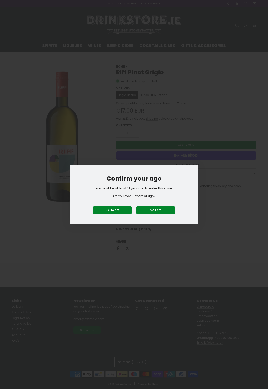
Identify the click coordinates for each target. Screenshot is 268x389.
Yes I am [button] (155, 210)
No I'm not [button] (112, 210)
